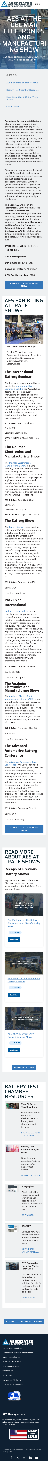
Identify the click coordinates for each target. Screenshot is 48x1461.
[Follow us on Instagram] (24, 1458)
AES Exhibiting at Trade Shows (22, 82)
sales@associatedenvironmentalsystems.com (21, 1422)
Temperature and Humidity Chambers (17, 1353)
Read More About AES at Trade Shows (22, 98)
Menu (38, 4)
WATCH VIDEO (29, 1297)
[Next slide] (39, 342)
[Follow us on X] (17, 1458)
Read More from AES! (24, 1067)
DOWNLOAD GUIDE (30, 1175)
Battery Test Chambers (12, 1357)
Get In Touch (12, 106)
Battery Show (16, 527)
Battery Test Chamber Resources (23, 90)
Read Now (14, 939)
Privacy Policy (8, 1452)
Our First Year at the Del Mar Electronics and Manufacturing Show (24, 923)
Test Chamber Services (11, 1366)
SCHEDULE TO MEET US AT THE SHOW (24, 285)
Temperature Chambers (12, 1348)
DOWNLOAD (28, 1215)
